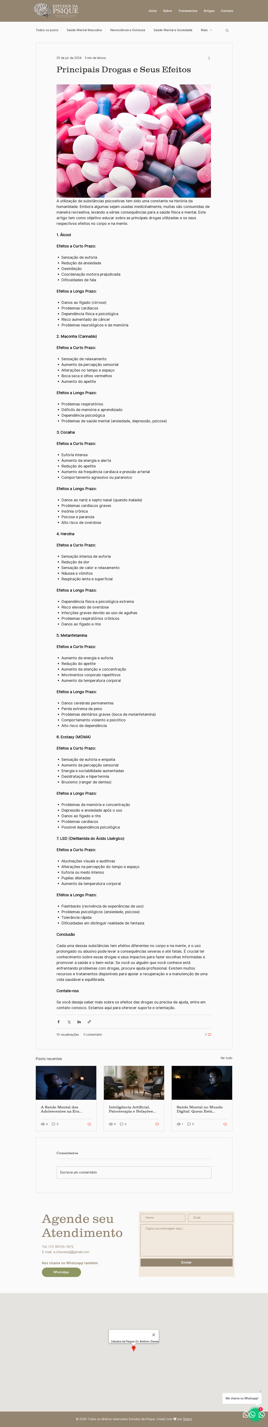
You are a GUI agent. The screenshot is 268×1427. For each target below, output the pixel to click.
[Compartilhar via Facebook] (59, 1022)
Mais (204, 30)
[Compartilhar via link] (89, 1022)
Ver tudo (226, 1058)
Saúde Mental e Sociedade (173, 30)
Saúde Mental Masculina (84, 30)
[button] (227, 30)
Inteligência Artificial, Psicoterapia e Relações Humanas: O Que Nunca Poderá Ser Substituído (131, 1109)
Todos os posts (47, 30)
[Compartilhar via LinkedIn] (79, 1022)
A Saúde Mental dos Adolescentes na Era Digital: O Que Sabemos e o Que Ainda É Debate (64, 1109)
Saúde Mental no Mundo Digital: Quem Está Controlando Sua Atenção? (202, 1109)
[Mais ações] (208, 57)
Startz (187, 1419)
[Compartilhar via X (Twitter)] (69, 1022)
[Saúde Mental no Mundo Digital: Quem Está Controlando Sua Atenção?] (202, 1083)
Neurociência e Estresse (127, 30)
